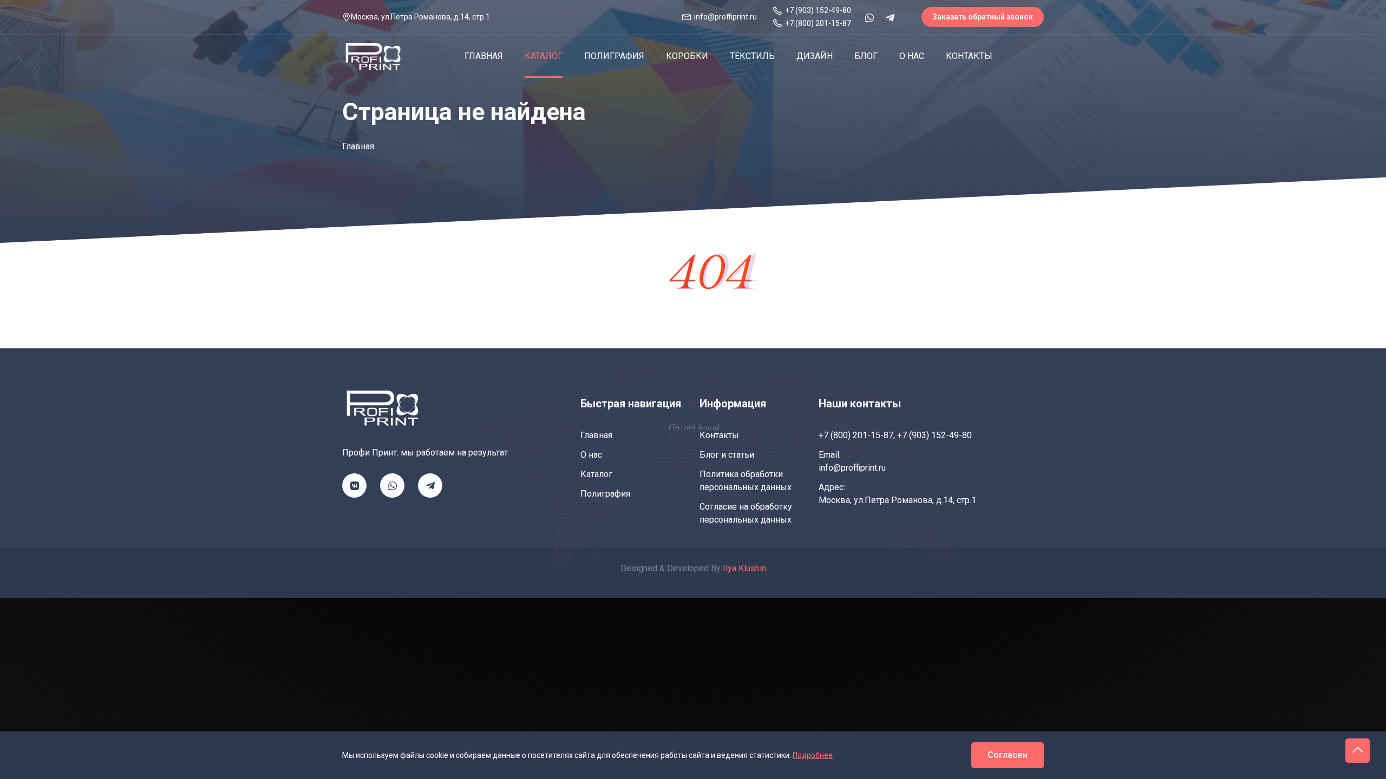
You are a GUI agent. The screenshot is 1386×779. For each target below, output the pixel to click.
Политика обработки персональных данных (745, 480)
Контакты (969, 56)
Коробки (687, 56)
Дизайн (814, 56)
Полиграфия (614, 56)
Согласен (1008, 755)
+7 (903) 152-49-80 (934, 435)
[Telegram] (890, 18)
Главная (484, 56)
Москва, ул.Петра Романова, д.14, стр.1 (897, 500)
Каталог (544, 56)
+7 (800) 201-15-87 (856, 435)
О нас (911, 56)
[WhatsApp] (869, 18)
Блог (866, 56)
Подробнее (813, 755)
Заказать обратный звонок (982, 16)
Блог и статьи (726, 455)
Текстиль (752, 56)
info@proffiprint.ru (852, 468)
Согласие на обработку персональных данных (745, 513)
